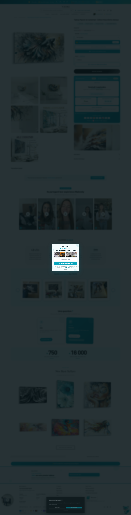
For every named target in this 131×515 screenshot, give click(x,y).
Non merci (65, 269)
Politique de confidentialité (69, 267)
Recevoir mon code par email (66, 263)
